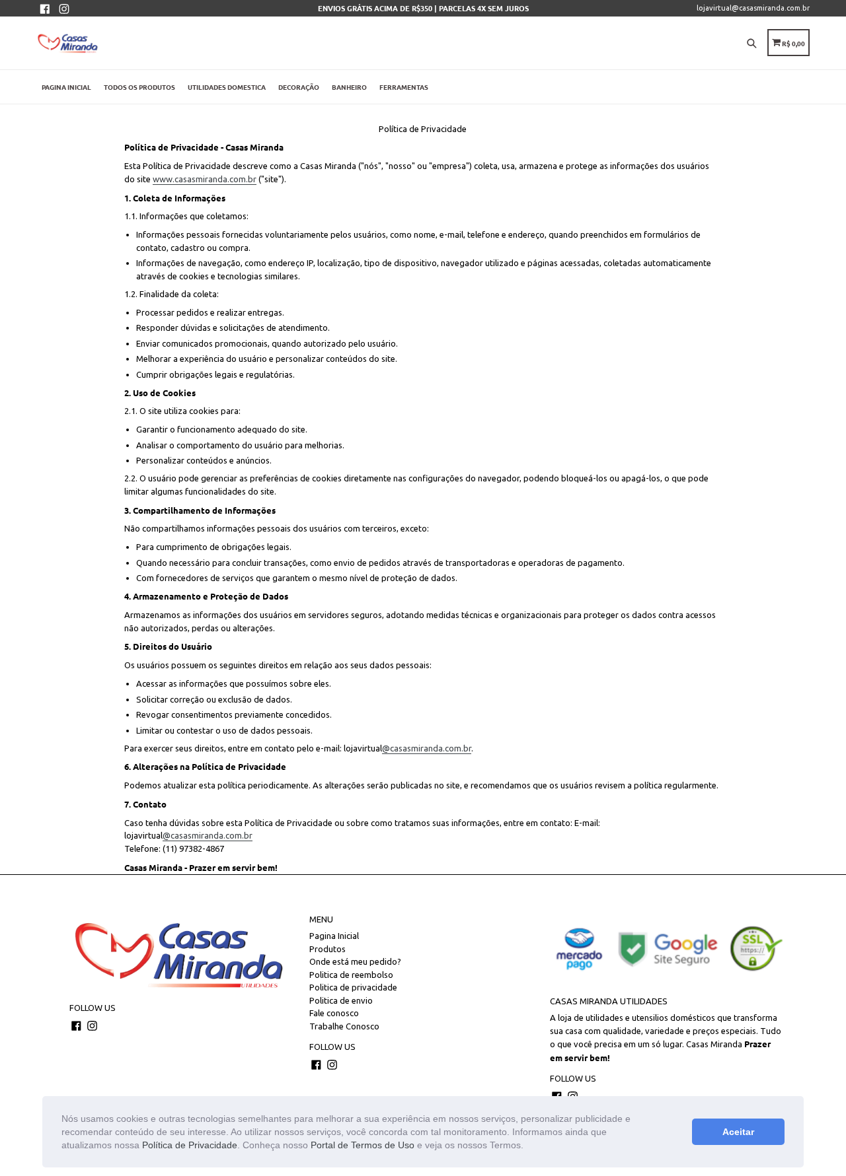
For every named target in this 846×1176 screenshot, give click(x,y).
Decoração (298, 87)
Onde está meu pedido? (355, 961)
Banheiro (349, 87)
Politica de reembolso (351, 974)
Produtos (327, 948)
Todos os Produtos (139, 87)
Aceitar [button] (738, 1131)
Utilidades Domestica (227, 87)
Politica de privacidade (353, 987)
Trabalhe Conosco (344, 1026)
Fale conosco (334, 1013)
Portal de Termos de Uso (362, 1145)
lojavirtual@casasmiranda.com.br (753, 8)
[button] (528, 1146)
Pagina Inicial (66, 87)
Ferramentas (403, 87)
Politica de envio (341, 1000)
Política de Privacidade (189, 1145)
